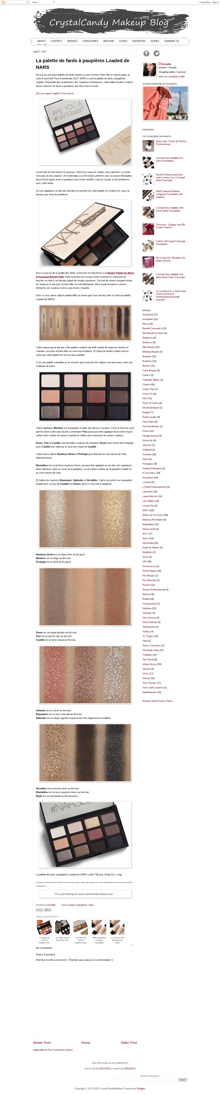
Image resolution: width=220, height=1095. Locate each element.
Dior (145, 398)
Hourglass (148, 463)
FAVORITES (139, 41)
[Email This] (37, 909)
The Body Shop (151, 650)
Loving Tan (148, 505)
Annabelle (148, 319)
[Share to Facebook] (46, 909)
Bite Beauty (149, 347)
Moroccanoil (149, 529)
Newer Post (42, 1042)
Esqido (146, 412)
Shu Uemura (149, 617)
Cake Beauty (149, 370)
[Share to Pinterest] (49, 909)
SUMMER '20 (171, 41)
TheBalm (147, 655)
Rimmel (147, 594)
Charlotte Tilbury (151, 380)
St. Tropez (148, 636)
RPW (132, 945)
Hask (145, 459)
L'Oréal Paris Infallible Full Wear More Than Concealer (170, 276)
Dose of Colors (150, 403)
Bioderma (148, 337)
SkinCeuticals (150, 622)
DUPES (155, 41)
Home (85, 1042)
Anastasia (148, 314)
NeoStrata (148, 543)
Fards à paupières (77, 905)
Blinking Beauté (151, 351)
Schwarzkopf (149, 603)
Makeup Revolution (153, 519)
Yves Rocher (149, 683)
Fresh (146, 431)
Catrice (146, 375)
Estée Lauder (150, 417)
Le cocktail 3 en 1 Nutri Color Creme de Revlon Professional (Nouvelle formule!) (171, 295)
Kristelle (166, 64)
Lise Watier (148, 501)
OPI (145, 561)
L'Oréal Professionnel (154, 487)
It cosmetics (149, 473)
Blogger (141, 1088)
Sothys (146, 631)
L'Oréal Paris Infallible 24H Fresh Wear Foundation (170, 209)
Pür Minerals (149, 580)
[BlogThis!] (40, 909)
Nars (91, 905)
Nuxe (145, 557)
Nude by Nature (151, 547)
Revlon (146, 585)
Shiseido (147, 613)
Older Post (129, 1042)
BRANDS (72, 41)
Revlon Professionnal (154, 589)
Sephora (147, 608)
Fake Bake (148, 421)
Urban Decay (150, 664)
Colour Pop (148, 389)
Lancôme (147, 491)
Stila (145, 641)
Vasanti (146, 669)
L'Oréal (146, 482)
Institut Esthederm (152, 468)
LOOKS (123, 41)
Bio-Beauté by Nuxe (153, 333)
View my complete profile (171, 76)
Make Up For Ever (152, 515)
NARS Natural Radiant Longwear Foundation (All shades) (169, 194)
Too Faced (148, 659)
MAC (145, 510)
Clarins (146, 384)
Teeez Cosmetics (152, 645)
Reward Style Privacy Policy (157, 701)
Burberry (147, 361)
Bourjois (147, 356)
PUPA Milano (149, 571)
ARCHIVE (108, 41)
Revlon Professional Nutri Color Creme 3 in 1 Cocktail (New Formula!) (170, 177)
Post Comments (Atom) (60, 1050)
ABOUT (41, 41)
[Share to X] (43, 909)
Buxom (146, 366)
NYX (145, 533)
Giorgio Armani (150, 435)
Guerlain (147, 454)
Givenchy (148, 440)
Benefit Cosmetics (152, 328)
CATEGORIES (90, 41)
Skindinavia (149, 627)
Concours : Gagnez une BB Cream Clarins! (170, 226)
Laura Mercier (150, 496)
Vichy (145, 673)
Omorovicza (149, 566)
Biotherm (147, 342)
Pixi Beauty (148, 575)
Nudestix (147, 552)
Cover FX (148, 394)
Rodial (146, 599)
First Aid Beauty (151, 426)
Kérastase (148, 477)
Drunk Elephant (151, 407)
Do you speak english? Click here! (55, 93)
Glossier (147, 445)
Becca (146, 323)
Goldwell (147, 449)
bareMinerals (149, 692)
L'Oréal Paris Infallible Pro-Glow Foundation (170, 159)
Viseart (146, 678)
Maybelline (148, 524)
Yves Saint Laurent (152, 687)
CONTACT (56, 41)
